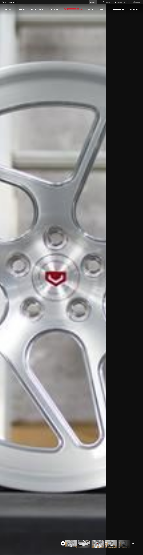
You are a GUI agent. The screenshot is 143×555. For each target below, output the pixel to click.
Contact (134, 9)
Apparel (107, 2)
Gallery (21, 9)
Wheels (8, 9)
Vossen (73, 9)
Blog (90, 9)
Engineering (37, 9)
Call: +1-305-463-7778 (11, 2)
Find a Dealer (136, 2)
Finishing (53, 9)
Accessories (121, 2)
